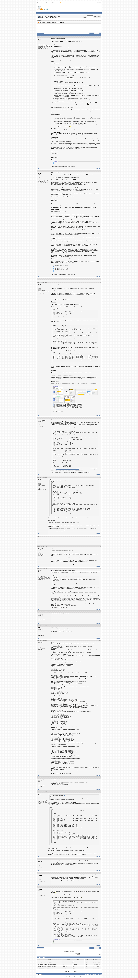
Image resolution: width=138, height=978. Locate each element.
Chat (50, 2)
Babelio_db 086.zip (57, 268)
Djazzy (40, 875)
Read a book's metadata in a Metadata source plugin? (47, 964)
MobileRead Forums (42, 16)
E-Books (66, 13)
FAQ (90, 974)
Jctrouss (40, 548)
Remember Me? (98, 16)
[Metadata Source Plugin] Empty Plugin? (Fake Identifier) (47, 966)
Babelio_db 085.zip (57, 266)
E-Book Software (50, 16)
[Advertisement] (69, 28)
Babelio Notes (87, 587)
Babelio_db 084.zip (57, 265)
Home (38, 2)
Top (101, 974)
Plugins (58, 16)
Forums (42, 2)
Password (84, 17)
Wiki (46, 2)
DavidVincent (42, 420)
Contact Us (87, 974)
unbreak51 (41, 643)
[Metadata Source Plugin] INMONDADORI (45, 962)
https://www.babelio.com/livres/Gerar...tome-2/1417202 (70, 683)
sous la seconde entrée (71, 528)
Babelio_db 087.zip (57, 269)
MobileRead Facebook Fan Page (57, 22)
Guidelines (53, 13)
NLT (39, 628)
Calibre (55, 16)
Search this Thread (95, 35)
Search (95, 13)
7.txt (54, 411)
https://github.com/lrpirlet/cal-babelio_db (72, 129)
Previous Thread (66, 951)
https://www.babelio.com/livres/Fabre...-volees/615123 (67, 468)
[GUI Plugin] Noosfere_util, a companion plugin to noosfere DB (86, 598)
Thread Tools (87, 35)
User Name (85, 16)
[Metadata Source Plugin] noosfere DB (63, 598)
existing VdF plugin (70, 77)
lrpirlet (39, 39)
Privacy (98, 974)
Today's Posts (82, 13)
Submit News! (55, 2)
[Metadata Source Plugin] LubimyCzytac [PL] (45, 968)
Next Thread (72, 951)
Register (41, 13)
